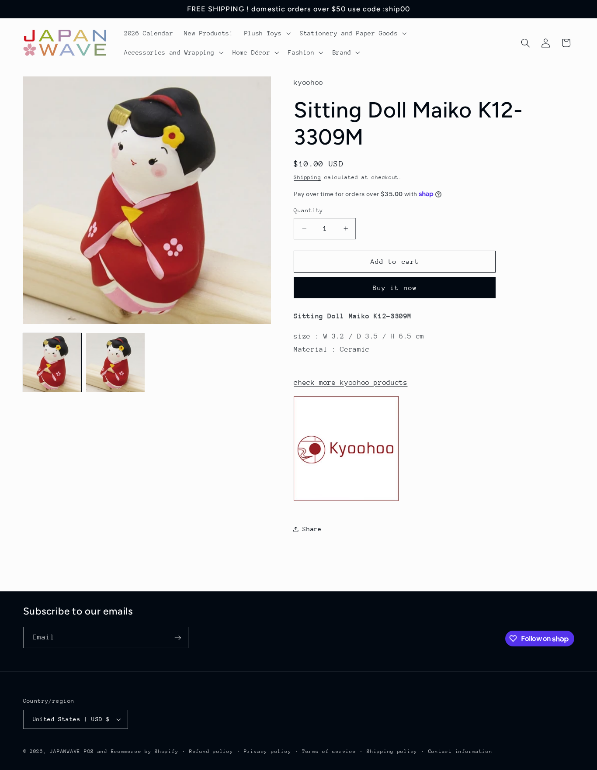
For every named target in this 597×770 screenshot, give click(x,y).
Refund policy (211, 751)
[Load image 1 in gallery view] (52, 362)
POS (89, 751)
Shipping (307, 177)
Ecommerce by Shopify (145, 751)
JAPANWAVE (65, 751)
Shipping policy (392, 751)
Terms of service (329, 751)
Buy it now (395, 287)
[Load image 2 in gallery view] (115, 362)
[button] (266, 33)
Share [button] (311, 528)
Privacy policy (267, 751)
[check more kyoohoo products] (346, 500)
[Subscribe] (177, 637)
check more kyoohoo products (350, 382)
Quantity (308, 210)
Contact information (460, 751)
